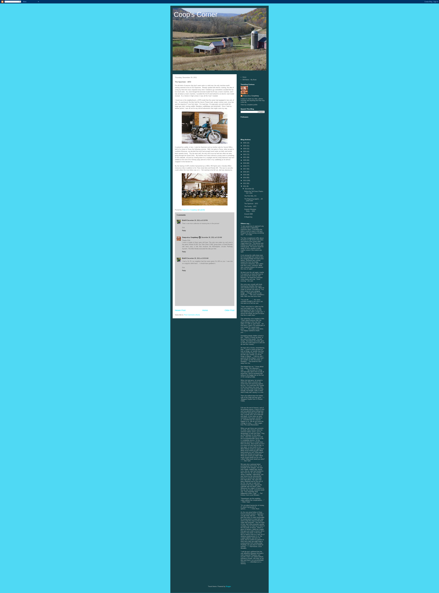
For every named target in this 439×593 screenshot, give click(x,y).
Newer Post (180, 310)
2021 (245, 157)
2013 (245, 180)
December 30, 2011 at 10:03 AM (197, 258)
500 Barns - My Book (249, 80)
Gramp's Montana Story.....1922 (250, 210)
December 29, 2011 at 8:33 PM (197, 220)
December (248, 189)
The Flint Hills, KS (250, 196)
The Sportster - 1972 (251, 203)
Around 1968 (248, 214)
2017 (245, 169)
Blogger (228, 586)
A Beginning (248, 217)
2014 (245, 177)
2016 (245, 172)
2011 (245, 186)
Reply (184, 230)
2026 (245, 143)
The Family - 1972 (250, 206)
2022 (245, 154)
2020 (245, 160)
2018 (245, 166)
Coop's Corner (195, 14)
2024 (245, 149)
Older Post (229, 310)
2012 (245, 183)
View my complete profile (249, 105)
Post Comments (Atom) (192, 315)
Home (205, 310)
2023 (245, 151)
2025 (245, 146)
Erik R (184, 220)
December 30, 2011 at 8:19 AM (211, 237)
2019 (245, 163)
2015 (245, 175)
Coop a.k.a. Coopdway (190, 237)
